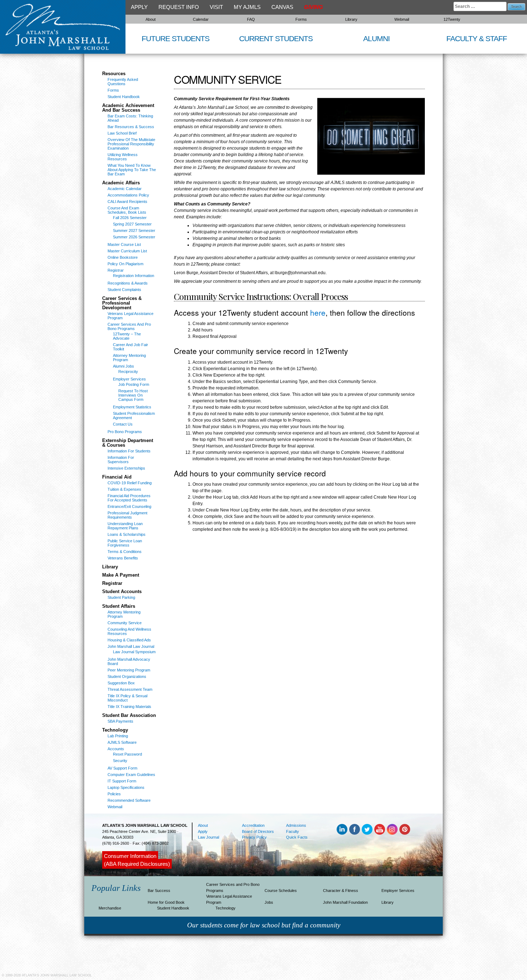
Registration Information (133, 275)
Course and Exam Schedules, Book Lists (127, 210)
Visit (216, 7)
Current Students (276, 38)
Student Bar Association (129, 715)
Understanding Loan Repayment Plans (125, 525)
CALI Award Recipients (127, 201)
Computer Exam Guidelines (131, 774)
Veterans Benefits (123, 558)
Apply (139, 7)
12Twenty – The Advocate (127, 336)
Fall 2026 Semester (130, 217)
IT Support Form (122, 781)
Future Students (175, 38)
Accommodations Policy (128, 195)
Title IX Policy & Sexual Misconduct (127, 698)
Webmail (401, 19)
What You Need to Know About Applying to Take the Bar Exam (132, 169)
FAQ (251, 19)
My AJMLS (247, 7)
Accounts (116, 749)
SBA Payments (120, 721)
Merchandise (110, 908)
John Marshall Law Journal (131, 646)
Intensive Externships (126, 468)
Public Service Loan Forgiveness (125, 543)
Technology (115, 730)
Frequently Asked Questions (123, 81)
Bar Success (159, 890)
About (151, 19)
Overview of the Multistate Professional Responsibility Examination (131, 143)
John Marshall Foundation (345, 902)
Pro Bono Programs (125, 432)
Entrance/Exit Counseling (129, 506)
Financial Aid (117, 477)
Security (120, 760)
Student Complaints (124, 289)
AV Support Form (122, 768)
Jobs (269, 902)
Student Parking (121, 597)
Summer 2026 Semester (134, 237)
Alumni (376, 38)
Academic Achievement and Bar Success (128, 108)
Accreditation (253, 825)
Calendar (201, 19)
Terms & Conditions (125, 551)
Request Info (178, 7)
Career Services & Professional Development (122, 303)
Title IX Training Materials (129, 706)
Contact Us (123, 424)
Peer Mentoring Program (129, 670)
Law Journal (208, 837)
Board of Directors (258, 831)
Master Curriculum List (127, 251)
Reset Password (127, 754)
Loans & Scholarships (127, 534)
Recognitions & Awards (128, 283)
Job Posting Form (133, 384)
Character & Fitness (340, 890)
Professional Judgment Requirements (127, 515)
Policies (114, 794)
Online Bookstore (123, 257)
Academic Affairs (121, 182)
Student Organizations (127, 676)
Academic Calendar (125, 188)
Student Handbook (124, 96)
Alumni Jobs (123, 366)
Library (351, 19)
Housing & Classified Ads (129, 640)
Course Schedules (281, 890)
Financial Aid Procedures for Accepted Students (129, 498)
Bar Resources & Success (131, 127)
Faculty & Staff (476, 38)
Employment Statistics (132, 407)
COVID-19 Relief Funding (130, 483)
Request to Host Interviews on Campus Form (133, 395)
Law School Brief (122, 133)
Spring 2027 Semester (132, 224)
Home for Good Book (166, 902)
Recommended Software (129, 800)
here (318, 312)
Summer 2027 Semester (134, 230)
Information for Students (129, 451)
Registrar (116, 270)
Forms (301, 19)
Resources (113, 73)
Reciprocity (128, 371)
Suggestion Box (121, 683)
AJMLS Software (122, 742)
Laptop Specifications (126, 787)
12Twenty (451, 19)
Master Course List (124, 244)
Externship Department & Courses (127, 443)
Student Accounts (122, 591)
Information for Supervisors (121, 459)
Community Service (125, 623)
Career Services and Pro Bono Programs (129, 326)
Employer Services (129, 379)
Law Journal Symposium (134, 652)
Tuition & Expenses (124, 489)
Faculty (292, 831)
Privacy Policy (254, 837)
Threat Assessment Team (130, 689)
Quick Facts (297, 837)
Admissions (296, 825)
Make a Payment (120, 575)
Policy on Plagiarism (125, 264)
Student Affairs (118, 606)
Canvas (282, 7)
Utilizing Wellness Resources (123, 156)
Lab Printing (118, 736)
